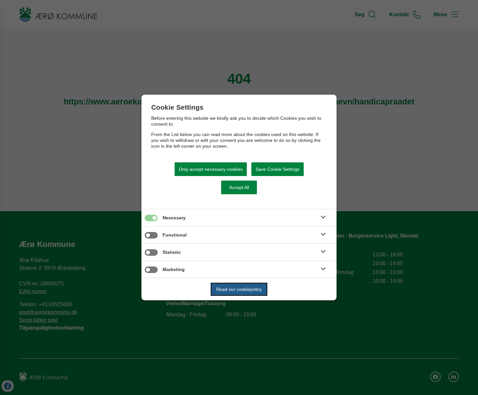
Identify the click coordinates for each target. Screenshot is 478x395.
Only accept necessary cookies (211, 169)
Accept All (239, 187)
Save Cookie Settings (277, 169)
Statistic (172, 252)
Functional (175, 235)
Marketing (174, 269)
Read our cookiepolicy (239, 289)
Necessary (174, 217)
